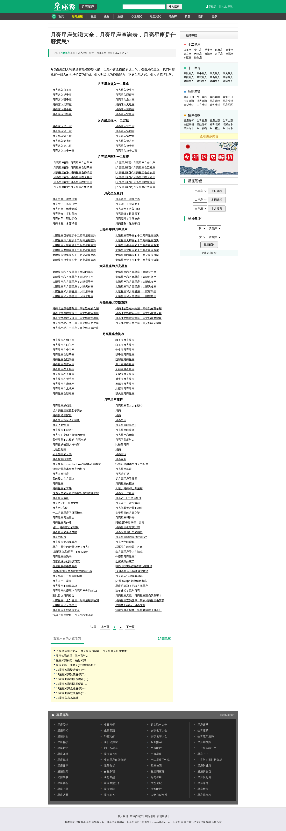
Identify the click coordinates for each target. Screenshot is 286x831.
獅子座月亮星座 (124, 339)
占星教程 (109, 771)
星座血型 (215, 120)
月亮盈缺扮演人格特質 (66, 444)
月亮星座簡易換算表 (65, 541)
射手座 (219, 53)
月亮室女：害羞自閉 (127, 208)
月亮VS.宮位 (60, 507)
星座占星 (62, 788)
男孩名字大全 (159, 736)
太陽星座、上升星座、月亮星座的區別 (76, 600)
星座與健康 (204, 765)
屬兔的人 (228, 73)
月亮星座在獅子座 (63, 339)
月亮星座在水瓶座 (63, 388)
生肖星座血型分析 (115, 759)
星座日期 (189, 96)
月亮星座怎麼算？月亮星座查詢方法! (75, 590)
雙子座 (208, 49)
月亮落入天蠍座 (124, 104)
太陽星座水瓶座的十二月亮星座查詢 (137, 250)
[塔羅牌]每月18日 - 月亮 (129, 522)
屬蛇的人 (202, 77)
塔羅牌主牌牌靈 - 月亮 (128, 546)
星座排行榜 (204, 794)
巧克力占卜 (111, 736)
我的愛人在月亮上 (63, 478)
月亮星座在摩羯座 (63, 383)
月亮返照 (120, 459)
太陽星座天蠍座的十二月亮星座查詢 (74, 245)
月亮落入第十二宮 (126, 150)
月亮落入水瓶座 (62, 114)
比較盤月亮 (122, 444)
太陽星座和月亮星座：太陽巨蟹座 (135, 276)
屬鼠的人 (189, 73)
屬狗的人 (215, 81)
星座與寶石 (204, 771)
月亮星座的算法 (62, 488)
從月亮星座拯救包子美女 (67, 410)
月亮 (118, 410)
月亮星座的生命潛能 (65, 532)
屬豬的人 (228, 81)
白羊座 (187, 49)
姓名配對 (215, 104)
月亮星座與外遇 (62, 522)
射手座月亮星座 (124, 378)
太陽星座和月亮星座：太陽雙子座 (73, 276)
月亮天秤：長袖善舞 (65, 213)
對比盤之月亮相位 (63, 595)
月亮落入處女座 (124, 99)
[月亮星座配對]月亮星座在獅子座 (72, 172)
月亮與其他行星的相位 (129, 507)
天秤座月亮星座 (124, 369)
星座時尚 (62, 730)
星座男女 (62, 736)
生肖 (107, 16)
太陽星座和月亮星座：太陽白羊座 (73, 271)
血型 (120, 16)
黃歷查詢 (215, 96)
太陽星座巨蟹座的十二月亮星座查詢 (74, 235)
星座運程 (215, 100)
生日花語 (215, 128)
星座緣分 (202, 783)
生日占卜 (228, 128)
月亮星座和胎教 (124, 434)
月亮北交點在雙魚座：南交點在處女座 (76, 308)
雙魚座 (198, 57)
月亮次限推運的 (62, 459)
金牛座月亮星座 (124, 349)
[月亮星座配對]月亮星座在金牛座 (135, 162)
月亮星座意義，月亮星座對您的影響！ (138, 595)
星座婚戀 (62, 748)
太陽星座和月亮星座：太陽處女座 (135, 281)
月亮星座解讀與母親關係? (131, 537)
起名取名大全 (159, 724)
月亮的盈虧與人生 (126, 439)
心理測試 (136, 16)
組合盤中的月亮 (62, 454)
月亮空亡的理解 (124, 541)
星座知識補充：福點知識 (71, 660)
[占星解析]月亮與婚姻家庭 (131, 580)
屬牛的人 (202, 73)
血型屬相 (189, 124)
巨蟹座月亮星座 (124, 359)
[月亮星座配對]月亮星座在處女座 (135, 172)
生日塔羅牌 (111, 742)
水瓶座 (187, 57)
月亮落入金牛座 (124, 89)
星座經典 (62, 771)
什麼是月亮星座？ (126, 556)
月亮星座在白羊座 (63, 344)
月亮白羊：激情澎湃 (65, 199)
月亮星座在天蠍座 (63, 374)
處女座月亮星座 (124, 364)
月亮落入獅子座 (62, 99)
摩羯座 (229, 53)
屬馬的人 (215, 77)
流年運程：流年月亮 (127, 590)
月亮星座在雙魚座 (63, 393)
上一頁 (105, 626)
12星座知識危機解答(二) (71, 693)
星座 (93, 16)
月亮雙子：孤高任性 (65, 204)
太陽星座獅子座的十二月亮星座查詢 (137, 235)
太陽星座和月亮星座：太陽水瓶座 (73, 296)
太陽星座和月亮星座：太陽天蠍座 (135, 286)
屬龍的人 (189, 77)
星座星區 (228, 104)
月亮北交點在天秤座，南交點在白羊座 (76, 318)
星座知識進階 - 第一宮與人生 (73, 655)
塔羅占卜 (228, 124)
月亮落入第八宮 (124, 140)
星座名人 (109, 794)
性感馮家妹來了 (124, 561)
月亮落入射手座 (62, 109)
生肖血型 (228, 120)
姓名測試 (155, 16)
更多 (214, 16)
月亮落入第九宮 (62, 145)
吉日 (201, 16)
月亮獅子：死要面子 (127, 204)
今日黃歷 (202, 96)
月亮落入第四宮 (124, 131)
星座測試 (109, 788)
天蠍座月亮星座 (124, 374)
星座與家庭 (157, 771)
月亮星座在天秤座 (63, 369)
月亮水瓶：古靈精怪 (65, 223)
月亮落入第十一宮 (63, 150)
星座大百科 (111, 753)
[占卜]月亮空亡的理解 (66, 527)
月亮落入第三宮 (62, 131)
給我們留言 (136, 816)
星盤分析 (202, 124)
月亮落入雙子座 (62, 94)
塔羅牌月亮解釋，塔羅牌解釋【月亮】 (138, 610)
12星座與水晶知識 (67, 697)
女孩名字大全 (159, 730)
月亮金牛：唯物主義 (127, 199)
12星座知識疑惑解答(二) (71, 674)
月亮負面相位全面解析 (66, 420)
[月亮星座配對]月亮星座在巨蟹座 (135, 167)
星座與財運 (204, 777)
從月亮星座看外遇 (126, 478)
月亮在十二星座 (62, 580)
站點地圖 (150, 816)
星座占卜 (189, 128)
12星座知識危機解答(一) (71, 688)
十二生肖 (194, 68)
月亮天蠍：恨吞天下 (127, 213)
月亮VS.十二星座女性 (66, 503)
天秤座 (198, 53)
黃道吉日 (228, 96)
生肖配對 (202, 104)
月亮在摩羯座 (61, 473)
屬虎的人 (215, 73)
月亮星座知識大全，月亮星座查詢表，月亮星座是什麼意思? (92, 651)
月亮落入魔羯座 (124, 109)
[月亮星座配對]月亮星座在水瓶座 (72, 187)
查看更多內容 (209, 136)
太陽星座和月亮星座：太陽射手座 (73, 291)
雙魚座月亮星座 (124, 393)
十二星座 (194, 44)
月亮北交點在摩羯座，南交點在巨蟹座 (76, 313)
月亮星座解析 (61, 498)
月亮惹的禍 (122, 473)
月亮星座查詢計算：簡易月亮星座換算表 (139, 600)
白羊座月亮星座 (124, 344)
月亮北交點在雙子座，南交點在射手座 (76, 323)
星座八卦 (62, 794)
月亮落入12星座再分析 (129, 576)
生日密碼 (202, 128)
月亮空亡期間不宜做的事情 (69, 434)
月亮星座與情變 (124, 517)
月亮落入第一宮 (62, 126)
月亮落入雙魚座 (124, 114)
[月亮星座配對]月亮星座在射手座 (72, 182)
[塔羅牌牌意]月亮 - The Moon (70, 551)
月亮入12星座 (61, 425)
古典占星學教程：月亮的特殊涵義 (73, 615)
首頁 (61, 16)
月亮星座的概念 (124, 483)
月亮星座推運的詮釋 (127, 527)
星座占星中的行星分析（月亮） (72, 546)
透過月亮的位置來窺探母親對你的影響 (76, 493)
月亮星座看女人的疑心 (129, 405)
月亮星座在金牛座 (63, 349)
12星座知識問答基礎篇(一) (72, 679)
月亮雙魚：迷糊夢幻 (127, 223)
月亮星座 (120, 420)
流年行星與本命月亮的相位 (69, 468)
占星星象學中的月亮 (65, 566)
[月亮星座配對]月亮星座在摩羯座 (135, 182)
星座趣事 (62, 765)
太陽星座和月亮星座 (65, 605)
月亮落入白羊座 (62, 89)
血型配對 (189, 104)
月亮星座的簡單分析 (65, 585)
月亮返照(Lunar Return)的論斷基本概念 (77, 464)
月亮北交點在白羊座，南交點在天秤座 (76, 327)
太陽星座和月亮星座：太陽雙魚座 (135, 296)
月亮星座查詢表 (62, 556)
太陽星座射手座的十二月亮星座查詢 (137, 245)
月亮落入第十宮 (124, 145)
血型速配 (156, 783)
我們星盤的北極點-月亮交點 (69, 439)
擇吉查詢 (202, 100)
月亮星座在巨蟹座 (63, 359)
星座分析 (189, 120)
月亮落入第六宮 (124, 136)
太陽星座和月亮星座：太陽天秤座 (73, 286)
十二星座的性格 (160, 759)
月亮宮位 (120, 454)
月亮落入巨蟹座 (124, 94)
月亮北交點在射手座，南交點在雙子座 (138, 313)
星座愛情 (62, 724)
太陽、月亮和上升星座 (129, 488)
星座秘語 (62, 742)
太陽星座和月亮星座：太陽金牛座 (135, 271)
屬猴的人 (189, 81)
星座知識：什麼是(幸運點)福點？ (76, 665)
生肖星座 (202, 120)
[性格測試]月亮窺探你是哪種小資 (72, 571)
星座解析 (62, 783)
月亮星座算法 (123, 468)
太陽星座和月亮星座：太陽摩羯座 (135, 291)
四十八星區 (111, 748)
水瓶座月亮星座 (124, 388)
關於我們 (123, 816)
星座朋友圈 (204, 742)
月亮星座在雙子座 (63, 354)
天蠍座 (208, 53)
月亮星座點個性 (62, 405)
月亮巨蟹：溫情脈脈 (65, 208)
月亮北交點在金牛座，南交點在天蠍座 (138, 323)
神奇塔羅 (215, 124)
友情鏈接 (162, 816)
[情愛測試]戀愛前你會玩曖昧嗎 (133, 566)
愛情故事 (62, 777)
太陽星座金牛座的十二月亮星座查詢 (74, 259)
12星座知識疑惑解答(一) (71, 669)
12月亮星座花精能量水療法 (131, 571)
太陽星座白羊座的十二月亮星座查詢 (137, 255)
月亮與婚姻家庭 (62, 415)
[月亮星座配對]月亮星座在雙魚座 (135, 187)
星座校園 (156, 765)
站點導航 (227, 6)
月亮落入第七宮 (62, 140)
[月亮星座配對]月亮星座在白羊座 (72, 162)
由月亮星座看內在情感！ (130, 551)
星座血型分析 (112, 783)
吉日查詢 (189, 100)
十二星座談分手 (207, 748)
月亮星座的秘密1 (125, 425)
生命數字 (156, 742)
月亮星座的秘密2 (63, 429)
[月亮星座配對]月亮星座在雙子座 (72, 167)
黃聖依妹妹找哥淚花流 (66, 561)
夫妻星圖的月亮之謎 (127, 512)
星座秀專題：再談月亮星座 (131, 585)
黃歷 (187, 16)
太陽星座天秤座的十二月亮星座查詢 (137, 240)
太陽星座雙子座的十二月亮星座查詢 (137, 259)
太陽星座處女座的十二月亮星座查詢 (74, 240)
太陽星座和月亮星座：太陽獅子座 (73, 281)
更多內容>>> (209, 252)
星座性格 (202, 788)
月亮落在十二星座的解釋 (67, 576)
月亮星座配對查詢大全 (66, 610)
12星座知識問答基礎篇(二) (72, 683)
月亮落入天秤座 (62, 104)
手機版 (212, 6)
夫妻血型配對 (159, 794)
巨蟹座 (219, 49)
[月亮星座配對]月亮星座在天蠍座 (135, 177)
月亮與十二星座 (124, 493)
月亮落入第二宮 (124, 126)
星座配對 (228, 100)
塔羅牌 (173, 16)
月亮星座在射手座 (63, 378)
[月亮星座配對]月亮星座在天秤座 (72, 177)
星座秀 (64, 6)
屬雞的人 (202, 81)
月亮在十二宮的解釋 (127, 503)
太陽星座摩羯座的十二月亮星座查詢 (74, 250)
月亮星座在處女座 (63, 364)
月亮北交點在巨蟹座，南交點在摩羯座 (138, 318)
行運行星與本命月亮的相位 (131, 464)
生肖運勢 (202, 730)
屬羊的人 (228, 77)
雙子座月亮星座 (124, 354)
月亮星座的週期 (124, 429)
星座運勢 (202, 724)
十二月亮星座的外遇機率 (67, 512)
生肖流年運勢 (205, 736)
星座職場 (62, 759)
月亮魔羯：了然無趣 (127, 218)
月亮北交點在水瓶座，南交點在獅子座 (138, 308)
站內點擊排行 (227, 715)
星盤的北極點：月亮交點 (130, 605)
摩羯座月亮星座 (124, 383)
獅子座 (229, 49)
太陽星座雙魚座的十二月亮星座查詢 (74, 255)
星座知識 (62, 753)
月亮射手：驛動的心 (65, 218)
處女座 (187, 53)
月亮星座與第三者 (63, 517)
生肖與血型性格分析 (209, 759)
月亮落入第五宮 (62, 136)
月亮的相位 (59, 537)
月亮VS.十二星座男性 (128, 498)
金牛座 (198, 49)
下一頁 (130, 626)
